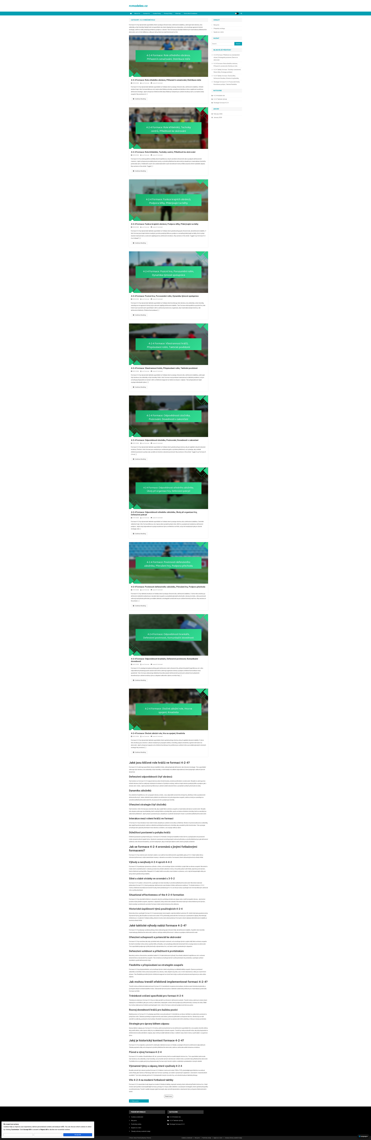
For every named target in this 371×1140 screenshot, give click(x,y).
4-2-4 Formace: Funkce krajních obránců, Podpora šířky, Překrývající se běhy (164, 224)
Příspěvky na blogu (219, 28)
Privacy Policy (168, 13)
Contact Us (146, 13)
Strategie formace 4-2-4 (221, 102)
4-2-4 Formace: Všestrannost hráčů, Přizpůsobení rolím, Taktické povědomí (164, 368)
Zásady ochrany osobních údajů (140, 1131)
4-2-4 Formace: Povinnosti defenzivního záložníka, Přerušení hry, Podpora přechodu (168, 587)
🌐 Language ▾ (363, 1136)
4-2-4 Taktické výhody (220, 99)
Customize (18, 1134)
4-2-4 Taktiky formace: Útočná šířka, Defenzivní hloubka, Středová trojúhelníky (226, 77)
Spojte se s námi (219, 32)
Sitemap (178, 13)
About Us (137, 13)
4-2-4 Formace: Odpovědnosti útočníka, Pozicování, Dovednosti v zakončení (164, 440)
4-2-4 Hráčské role (219, 95)
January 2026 (218, 117)
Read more (168, 1096)
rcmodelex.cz (138, 6)
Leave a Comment (157, 83)
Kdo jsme (216, 25)
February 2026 (218, 114)
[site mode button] (237, 13)
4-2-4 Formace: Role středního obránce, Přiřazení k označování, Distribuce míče (166, 80)
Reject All (48, 1134)
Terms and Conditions (190, 13)
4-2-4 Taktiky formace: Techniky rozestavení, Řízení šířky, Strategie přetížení (227, 71)
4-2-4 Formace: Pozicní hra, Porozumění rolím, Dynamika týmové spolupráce (165, 296)
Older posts (135, 1101)
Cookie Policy (157, 13)
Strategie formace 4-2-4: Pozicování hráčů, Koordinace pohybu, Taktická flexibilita (227, 83)
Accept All (78, 1134)
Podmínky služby (136, 1124)
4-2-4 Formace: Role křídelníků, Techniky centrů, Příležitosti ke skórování (163, 152)
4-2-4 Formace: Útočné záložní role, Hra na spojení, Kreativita (158, 733)
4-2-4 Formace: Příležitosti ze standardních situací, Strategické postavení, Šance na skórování (227, 57)
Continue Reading (140, 99)
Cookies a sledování (137, 1117)
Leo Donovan (145, 83)
